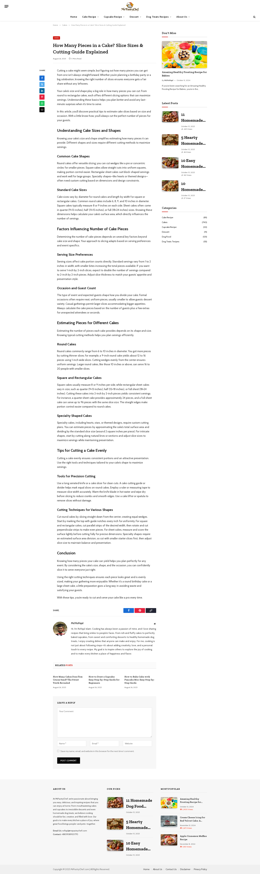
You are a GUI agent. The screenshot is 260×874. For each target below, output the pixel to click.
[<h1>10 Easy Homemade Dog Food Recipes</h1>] (170, 162)
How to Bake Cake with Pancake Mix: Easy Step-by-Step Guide (139, 679)
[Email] (42, 109)
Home (73, 16)
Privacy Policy (200, 869)
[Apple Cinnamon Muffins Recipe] (169, 839)
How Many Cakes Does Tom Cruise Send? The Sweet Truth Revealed (67, 679)
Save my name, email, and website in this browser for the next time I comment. (97, 751)
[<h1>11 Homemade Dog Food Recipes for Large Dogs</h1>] (170, 116)
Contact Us (171, 869)
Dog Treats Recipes (157, 16)
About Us (181, 16)
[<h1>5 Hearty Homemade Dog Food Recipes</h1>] (170, 139)
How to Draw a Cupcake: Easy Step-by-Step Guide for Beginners (104, 679)
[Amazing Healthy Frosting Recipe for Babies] (184, 54)
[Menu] (6, 6)
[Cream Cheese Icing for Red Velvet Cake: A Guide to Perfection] (169, 821)
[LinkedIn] (42, 90)
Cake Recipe (89, 16)
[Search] (254, 17)
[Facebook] (42, 78)
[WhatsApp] (42, 103)
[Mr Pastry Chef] (130, 6)
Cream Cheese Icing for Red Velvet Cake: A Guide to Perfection (192, 819)
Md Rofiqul (77, 623)
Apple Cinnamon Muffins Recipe (193, 838)
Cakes (56, 38)
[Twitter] (42, 84)
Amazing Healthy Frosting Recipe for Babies (184, 74)
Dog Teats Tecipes (170, 241)
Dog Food (166, 236)
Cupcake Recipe (113, 16)
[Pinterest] (42, 97)
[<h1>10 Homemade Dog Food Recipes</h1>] (170, 185)
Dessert (134, 16)
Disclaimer (185, 869)
